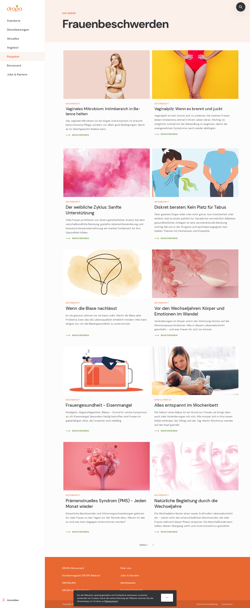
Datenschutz (111, 601)
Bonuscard (14, 65)
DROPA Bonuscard (73, 568)
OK (167, 597)
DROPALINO (69, 583)
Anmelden (13, 600)
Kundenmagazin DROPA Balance (81, 575)
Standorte (13, 21)
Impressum (227, 604)
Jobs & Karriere (17, 74)
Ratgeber (13, 56)
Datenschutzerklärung (207, 604)
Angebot (13, 47)
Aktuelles (13, 38)
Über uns (125, 568)
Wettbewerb (128, 583)
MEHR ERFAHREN (80, 135)
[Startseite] (22, 8)
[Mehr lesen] (106, 94)
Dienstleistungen (18, 30)
